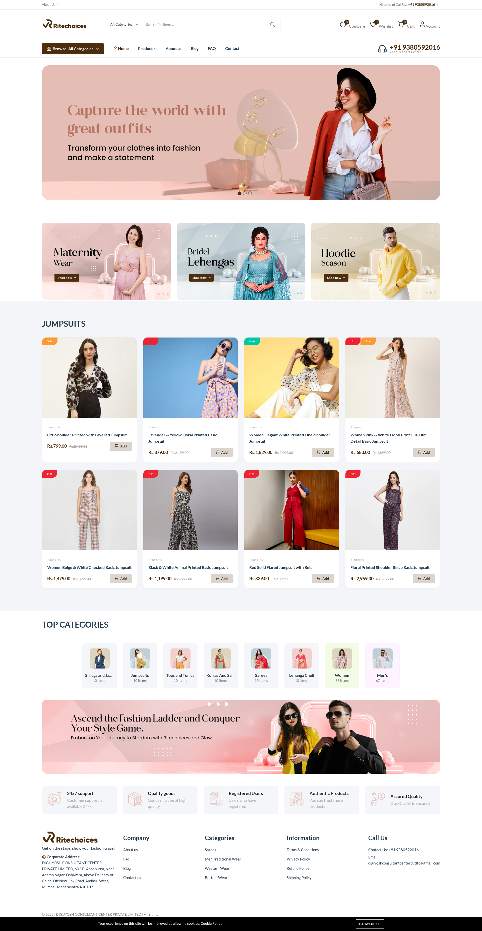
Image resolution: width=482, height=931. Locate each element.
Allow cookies (369, 923)
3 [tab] (250, 193)
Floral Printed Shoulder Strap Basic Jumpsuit (390, 567)
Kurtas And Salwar (222, 675)
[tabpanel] (241, 132)
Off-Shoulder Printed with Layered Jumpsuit (87, 434)
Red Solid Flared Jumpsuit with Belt (280, 567)
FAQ (212, 48)
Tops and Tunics (180, 675)
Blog (195, 48)
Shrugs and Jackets (102, 675)
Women (342, 675)
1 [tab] (240, 193)
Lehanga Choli (301, 675)
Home (123, 48)
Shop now (65, 278)
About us (174, 48)
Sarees (261, 675)
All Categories (73, 48)
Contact (232, 48)
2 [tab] (245, 193)
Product (145, 48)
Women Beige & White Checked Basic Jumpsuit (89, 567)
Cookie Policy (211, 923)
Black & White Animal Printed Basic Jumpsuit (188, 567)
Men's (382, 675)
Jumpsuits (54, 427)
